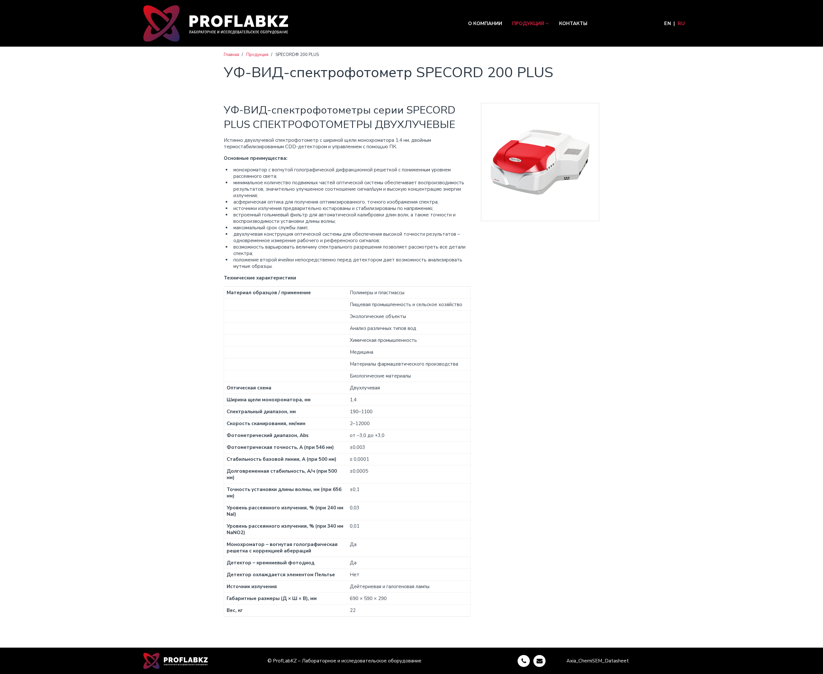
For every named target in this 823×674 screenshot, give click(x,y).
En (667, 23)
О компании (485, 23)
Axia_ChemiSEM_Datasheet (597, 661)
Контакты (573, 23)
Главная (231, 55)
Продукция (528, 23)
